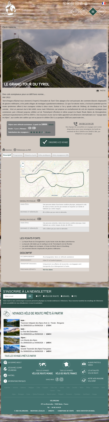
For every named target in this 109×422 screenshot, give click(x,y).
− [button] (23, 166)
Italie (68, 387)
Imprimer (9, 150)
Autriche (15, 387)
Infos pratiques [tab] (44, 155)
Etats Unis (54, 387)
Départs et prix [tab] (30, 155)
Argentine (7, 387)
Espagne (45, 387)
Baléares (23, 387)
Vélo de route (51, 296)
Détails (51, 124)
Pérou (88, 387)
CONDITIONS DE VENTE (66, 411)
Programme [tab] (17, 155)
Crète (38, 387)
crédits (51, 411)
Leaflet (64, 196)
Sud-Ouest (86, 394)
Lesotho (74, 387)
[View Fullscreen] (22, 171)
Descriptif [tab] (7, 155)
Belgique (31, 387)
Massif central (51, 394)
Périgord (60, 394)
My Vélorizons (94, 3)
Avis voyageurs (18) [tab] (60, 155)
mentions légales (37, 411)
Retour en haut (103, 416)
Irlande (62, 387)
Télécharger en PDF (24, 150)
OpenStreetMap (72, 196)
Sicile (103, 387)
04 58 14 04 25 (86, 124)
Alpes (14, 394)
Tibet (58, 390)
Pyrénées (77, 394)
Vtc (75, 296)
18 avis (47, 132)
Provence (69, 394)
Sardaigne (96, 387)
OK (30, 296)
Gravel (66, 296)
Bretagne (21, 394)
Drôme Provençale (38, 394)
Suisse (52, 390)
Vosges (94, 394)
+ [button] (23, 163)
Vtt (39, 296)
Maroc (82, 387)
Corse (28, 394)
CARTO (86, 196)
